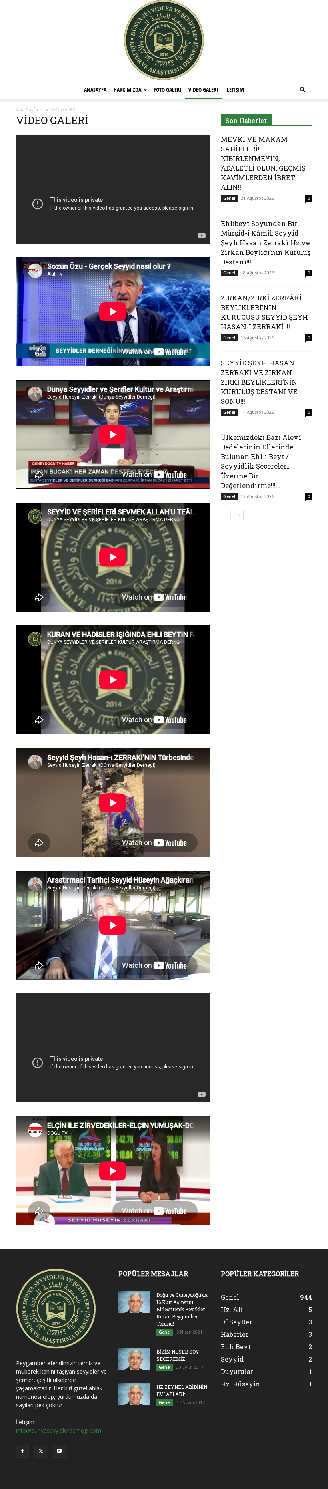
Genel (229, 198)
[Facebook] (22, 1451)
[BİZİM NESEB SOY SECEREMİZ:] (134, 1359)
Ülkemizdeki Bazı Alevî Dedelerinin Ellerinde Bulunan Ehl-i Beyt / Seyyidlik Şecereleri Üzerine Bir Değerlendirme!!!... (261, 461)
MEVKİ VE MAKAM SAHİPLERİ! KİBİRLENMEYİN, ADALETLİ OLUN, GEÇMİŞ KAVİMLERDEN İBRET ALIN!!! (263, 163)
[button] (302, 90)
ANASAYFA (95, 89)
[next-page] (239, 515)
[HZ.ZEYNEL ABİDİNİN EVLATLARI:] (134, 1394)
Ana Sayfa (27, 109)
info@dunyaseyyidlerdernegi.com (58, 1430)
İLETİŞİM (234, 89)
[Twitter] (40, 1451)
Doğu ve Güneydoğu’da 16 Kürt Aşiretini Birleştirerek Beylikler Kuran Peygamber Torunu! (182, 1309)
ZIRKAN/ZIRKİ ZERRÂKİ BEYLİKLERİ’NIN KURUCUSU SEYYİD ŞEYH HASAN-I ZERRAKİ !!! (264, 312)
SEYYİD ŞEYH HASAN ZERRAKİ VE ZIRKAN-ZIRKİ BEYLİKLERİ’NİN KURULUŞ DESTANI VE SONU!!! (259, 382)
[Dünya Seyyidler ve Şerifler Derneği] (164, 40)
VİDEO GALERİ (203, 89)
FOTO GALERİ (167, 89)
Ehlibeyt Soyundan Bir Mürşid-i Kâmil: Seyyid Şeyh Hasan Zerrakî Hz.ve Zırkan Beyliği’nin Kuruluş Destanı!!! (265, 242)
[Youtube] (59, 1451)
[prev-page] (226, 515)
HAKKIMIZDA (127, 89)
